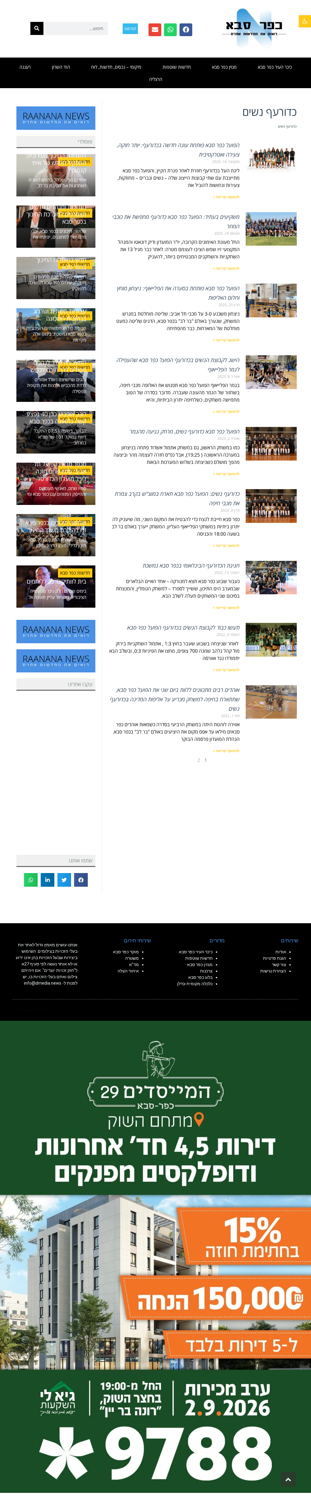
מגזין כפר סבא (224, 67)
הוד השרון (61, 67)
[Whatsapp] (170, 29)
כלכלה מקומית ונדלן (195, 983)
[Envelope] (155, 29)
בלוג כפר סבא (200, 977)
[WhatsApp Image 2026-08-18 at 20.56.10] (155, 1256)
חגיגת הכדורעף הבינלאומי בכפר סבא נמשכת (191, 565)
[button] (305, 21)
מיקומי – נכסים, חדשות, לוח (116, 67)
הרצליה (155, 79)
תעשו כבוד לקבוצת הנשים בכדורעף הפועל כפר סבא (183, 627)
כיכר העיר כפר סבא (275, 67)
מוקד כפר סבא (126, 951)
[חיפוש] (36, 28)
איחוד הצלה (128, 971)
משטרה (132, 958)
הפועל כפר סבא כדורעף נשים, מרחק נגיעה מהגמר (185, 431)
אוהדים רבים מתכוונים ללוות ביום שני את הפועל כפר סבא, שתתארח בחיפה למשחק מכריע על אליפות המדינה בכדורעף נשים (175, 699)
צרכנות (206, 971)
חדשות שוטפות (176, 67)
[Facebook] (185, 29)
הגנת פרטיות (274, 958)
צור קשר (279, 964)
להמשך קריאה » (226, 197)
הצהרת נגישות (273, 971)
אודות (280, 951)
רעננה (25, 67)
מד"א (134, 964)
